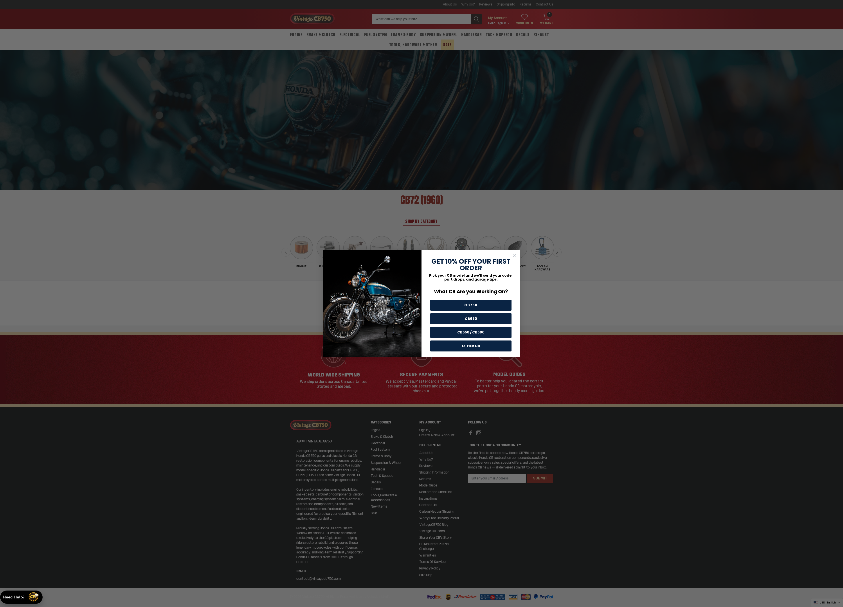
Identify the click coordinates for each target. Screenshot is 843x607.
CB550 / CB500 (471, 332)
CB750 (470, 305)
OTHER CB (471, 345)
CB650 (471, 318)
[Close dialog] (515, 255)
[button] (21, 597)
